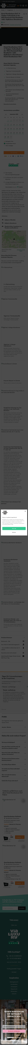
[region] (14, 522)
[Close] (25, 511)
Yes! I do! (14, 528)
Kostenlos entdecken (14, 1031)
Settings (14, 532)
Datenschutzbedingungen (14, 1042)
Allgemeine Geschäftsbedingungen (13, 1041)
